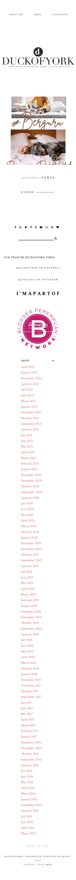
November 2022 (31, 378)
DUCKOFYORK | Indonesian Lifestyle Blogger (37, 856)
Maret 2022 (28, 401)
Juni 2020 (27, 509)
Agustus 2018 (30, 634)
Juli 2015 (26, 816)
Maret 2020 (28, 526)
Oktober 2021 (30, 418)
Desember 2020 (31, 475)
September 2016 (31, 759)
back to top (38, 846)
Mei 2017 (27, 714)
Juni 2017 (27, 708)
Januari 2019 (29, 606)
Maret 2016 (28, 793)
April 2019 (28, 589)
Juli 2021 (26, 435)
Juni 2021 (27, 441)
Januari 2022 (29, 407)
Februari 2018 (30, 668)
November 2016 (31, 748)
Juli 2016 (26, 771)
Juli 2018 (26, 640)
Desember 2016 (31, 742)
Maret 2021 (28, 458)
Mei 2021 (27, 446)
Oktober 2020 (30, 486)
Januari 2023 (29, 372)
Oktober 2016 (30, 754)
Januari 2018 (29, 674)
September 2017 (31, 697)
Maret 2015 (28, 833)
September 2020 (31, 492)
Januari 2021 (29, 469)
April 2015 (28, 828)
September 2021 (31, 424)
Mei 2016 (27, 782)
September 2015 (31, 805)
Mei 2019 (27, 583)
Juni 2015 (27, 822)
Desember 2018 (31, 611)
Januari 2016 (29, 799)
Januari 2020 (29, 537)
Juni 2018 (27, 646)
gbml (48, 864)
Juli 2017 (26, 702)
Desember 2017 (31, 680)
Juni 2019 (27, 577)
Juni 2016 (27, 776)
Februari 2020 (30, 532)
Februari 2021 (30, 463)
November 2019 (31, 549)
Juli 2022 (27, 389)
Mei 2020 (27, 515)
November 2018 (31, 617)
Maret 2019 (28, 594)
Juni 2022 (27, 395)
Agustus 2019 (30, 566)
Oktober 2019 (30, 554)
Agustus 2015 (30, 810)
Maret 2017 (28, 725)
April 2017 (28, 719)
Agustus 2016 (30, 765)
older (28, 192)
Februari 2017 (30, 731)
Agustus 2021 (30, 429)
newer (48, 177)
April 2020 (28, 520)
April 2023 (28, 367)
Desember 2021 (31, 412)
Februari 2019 (30, 600)
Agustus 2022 (30, 384)
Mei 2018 (27, 651)
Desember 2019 (31, 543)
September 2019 (31, 560)
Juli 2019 (26, 572)
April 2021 (28, 452)
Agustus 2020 (30, 498)
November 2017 (31, 685)
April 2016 (28, 788)
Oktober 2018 (30, 623)
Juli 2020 (27, 503)
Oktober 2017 (30, 691)
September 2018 (31, 628)
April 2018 (28, 657)
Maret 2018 (28, 663)
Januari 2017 (29, 736)
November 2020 (31, 480)
